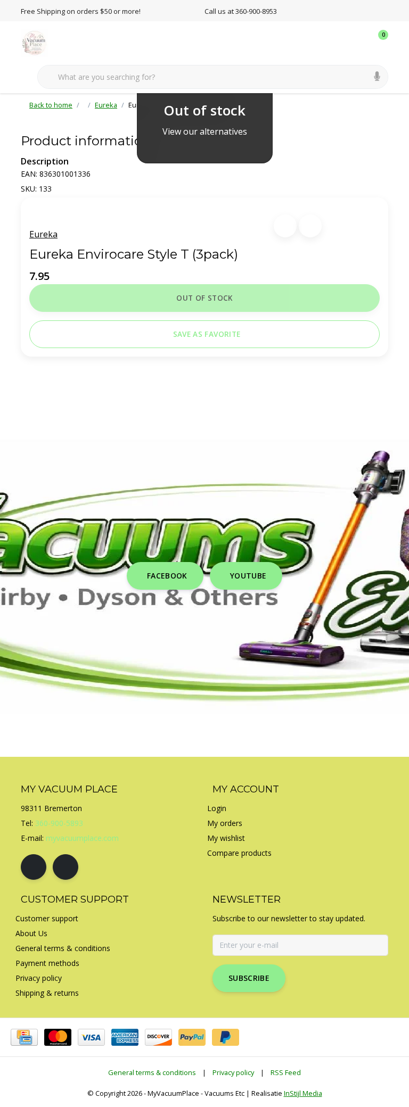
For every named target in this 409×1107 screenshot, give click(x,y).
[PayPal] (192, 1037)
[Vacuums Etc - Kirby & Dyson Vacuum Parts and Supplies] (41, 42)
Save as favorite (206, 334)
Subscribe (248, 978)
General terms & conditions (152, 1072)
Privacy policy (233, 1072)
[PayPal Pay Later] (225, 1037)
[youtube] (65, 867)
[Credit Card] (24, 1037)
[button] (285, 225)
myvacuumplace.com (82, 838)
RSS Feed (286, 1072)
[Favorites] (358, 42)
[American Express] (124, 1037)
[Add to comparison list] (310, 225)
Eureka (43, 234)
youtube (248, 576)
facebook (167, 576)
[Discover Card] (158, 1037)
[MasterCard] (57, 1037)
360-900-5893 (59, 823)
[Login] (338, 42)
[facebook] (33, 867)
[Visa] (91, 1037)
